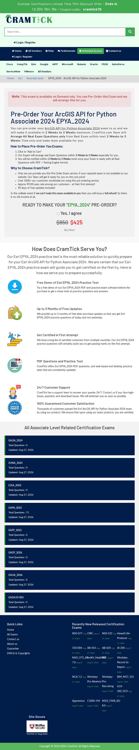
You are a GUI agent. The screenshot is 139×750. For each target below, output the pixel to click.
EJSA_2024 (15, 485)
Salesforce (118, 64)
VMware (29, 71)
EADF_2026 (15, 552)
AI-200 (121, 648)
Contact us (114, 51)
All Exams (12, 634)
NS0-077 (77, 633)
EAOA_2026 (15, 575)
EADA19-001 (16, 597)
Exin (33, 64)
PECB (105, 64)
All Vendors (35, 51)
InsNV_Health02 (96, 658)
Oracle (94, 64)
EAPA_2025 (15, 508)
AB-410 (91, 648)
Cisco (9, 64)
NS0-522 (107, 633)
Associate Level (35, 78)
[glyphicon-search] (129, 32)
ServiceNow (13, 71)
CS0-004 (77, 648)
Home (18, 51)
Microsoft (67, 64)
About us (12, 644)
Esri (20, 78)
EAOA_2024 (15, 440)
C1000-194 (93, 701)
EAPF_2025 (15, 530)
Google (44, 64)
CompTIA (22, 64)
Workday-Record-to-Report (123, 662)
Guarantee (13, 648)
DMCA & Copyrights (18, 653)
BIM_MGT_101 (125, 677)
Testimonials (67, 51)
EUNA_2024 (15, 463)
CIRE (90, 633)
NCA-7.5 (77, 677)
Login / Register (26, 42)
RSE (104, 658)
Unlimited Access (91, 51)
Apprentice (78, 701)
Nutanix (81, 64)
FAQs (51, 51)
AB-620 (106, 648)
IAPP (55, 64)
